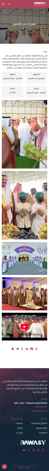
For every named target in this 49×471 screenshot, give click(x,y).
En (9, 4)
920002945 (41, 407)
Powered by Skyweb (24, 468)
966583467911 (39, 411)
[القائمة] (3, 4)
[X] (22, 349)
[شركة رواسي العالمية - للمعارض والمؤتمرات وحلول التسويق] (29, 4)
